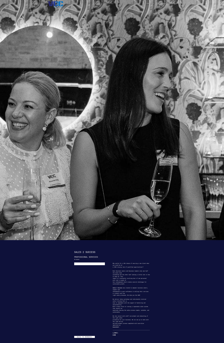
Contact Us (189, 3)
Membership (164, 3)
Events (158, 3)
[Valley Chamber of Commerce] (55, 4)
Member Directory (175, 3)
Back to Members (84, 337)
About (152, 3)
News (182, 3)
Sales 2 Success (117, 288)
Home (147, 3)
